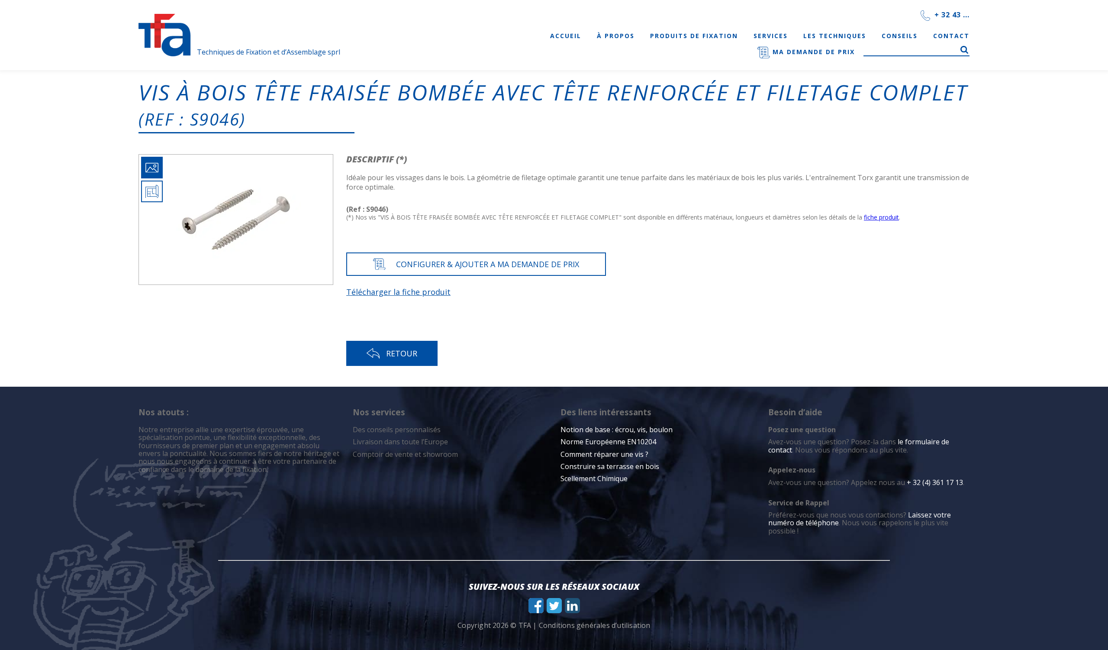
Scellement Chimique (594, 478)
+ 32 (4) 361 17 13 (935, 482)
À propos (616, 36)
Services (771, 36)
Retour (401, 353)
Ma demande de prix (812, 52)
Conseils (900, 36)
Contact (951, 36)
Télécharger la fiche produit (398, 292)
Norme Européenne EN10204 (608, 441)
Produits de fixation (694, 36)
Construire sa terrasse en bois (610, 466)
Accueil (565, 36)
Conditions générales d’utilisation (595, 625)
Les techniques (834, 36)
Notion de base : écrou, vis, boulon (616, 429)
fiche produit (881, 217)
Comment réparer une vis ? (604, 454)
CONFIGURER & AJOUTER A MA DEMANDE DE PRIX (487, 264)
